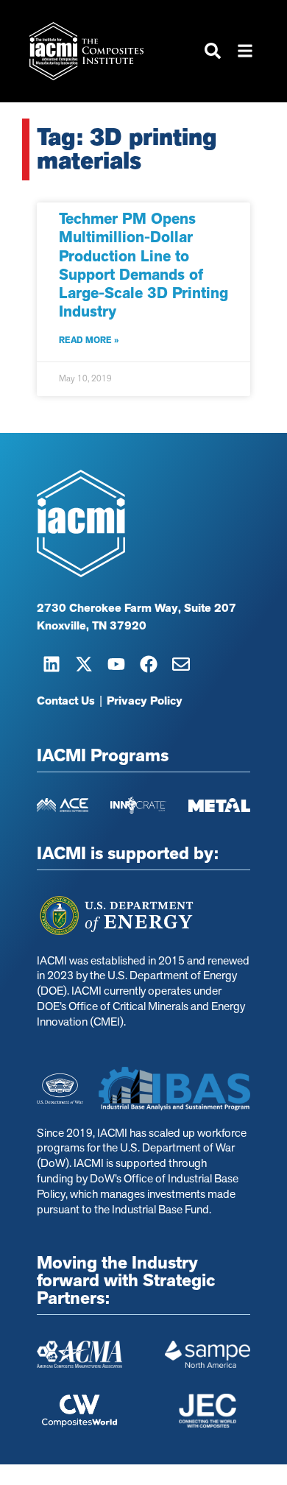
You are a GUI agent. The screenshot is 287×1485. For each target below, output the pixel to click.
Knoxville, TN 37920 (91, 626)
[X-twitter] (84, 664)
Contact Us (66, 701)
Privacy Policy (145, 701)
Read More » (88, 340)
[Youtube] (116, 664)
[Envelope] (181, 664)
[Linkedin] (51, 664)
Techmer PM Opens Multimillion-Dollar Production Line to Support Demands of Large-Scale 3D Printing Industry (143, 265)
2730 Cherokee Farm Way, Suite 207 (136, 608)
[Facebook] (148, 664)
